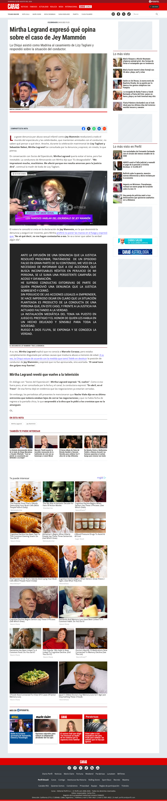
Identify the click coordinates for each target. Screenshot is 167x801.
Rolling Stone (94, 780)
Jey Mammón (31, 424)
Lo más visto (121, 54)
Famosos (33, 7)
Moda (61, 7)
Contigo (61, 780)
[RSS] (92, 768)
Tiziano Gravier (13, 14)
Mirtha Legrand (16, 424)
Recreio (117, 780)
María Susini (37, 14)
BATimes (121, 774)
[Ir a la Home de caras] (13, 8)
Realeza (53, 7)
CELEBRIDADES (53, 22)
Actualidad (43, 7)
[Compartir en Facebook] (83, 128)
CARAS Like (85, 6)
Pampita (76, 14)
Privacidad (84, 786)
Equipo (94, 786)
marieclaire (46, 717)
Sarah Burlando (64, 14)
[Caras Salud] (135, 243)
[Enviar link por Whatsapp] (94, 128)
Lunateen (111, 774)
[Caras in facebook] (118, 14)
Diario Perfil (47, 774)
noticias (21, 717)
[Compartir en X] (88, 128)
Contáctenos (72, 786)
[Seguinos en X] (123, 14)
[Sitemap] (97, 768)
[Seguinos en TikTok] (129, 14)
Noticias (24, 7)
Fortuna (79, 774)
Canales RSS (43, 786)
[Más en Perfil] (23, 710)
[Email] (104, 128)
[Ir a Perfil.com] (154, 2)
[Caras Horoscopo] (135, 254)
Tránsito (125, 786)
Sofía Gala (25, 14)
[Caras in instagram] (113, 14)
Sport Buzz (106, 780)
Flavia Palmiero (87, 14)
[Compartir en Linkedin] (99, 128)
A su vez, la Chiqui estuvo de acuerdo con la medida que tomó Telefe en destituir (57, 356)
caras (70, 717)
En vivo (155, 7)
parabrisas (95, 717)
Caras (53, 780)
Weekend (89, 774)
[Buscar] (157, 14)
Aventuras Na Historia (76, 780)
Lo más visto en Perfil (127, 146)
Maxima (125, 780)
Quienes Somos (57, 786)
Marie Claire (69, 774)
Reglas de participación (109, 786)
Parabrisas (100, 774)
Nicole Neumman (49, 14)
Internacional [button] (71, 7)
